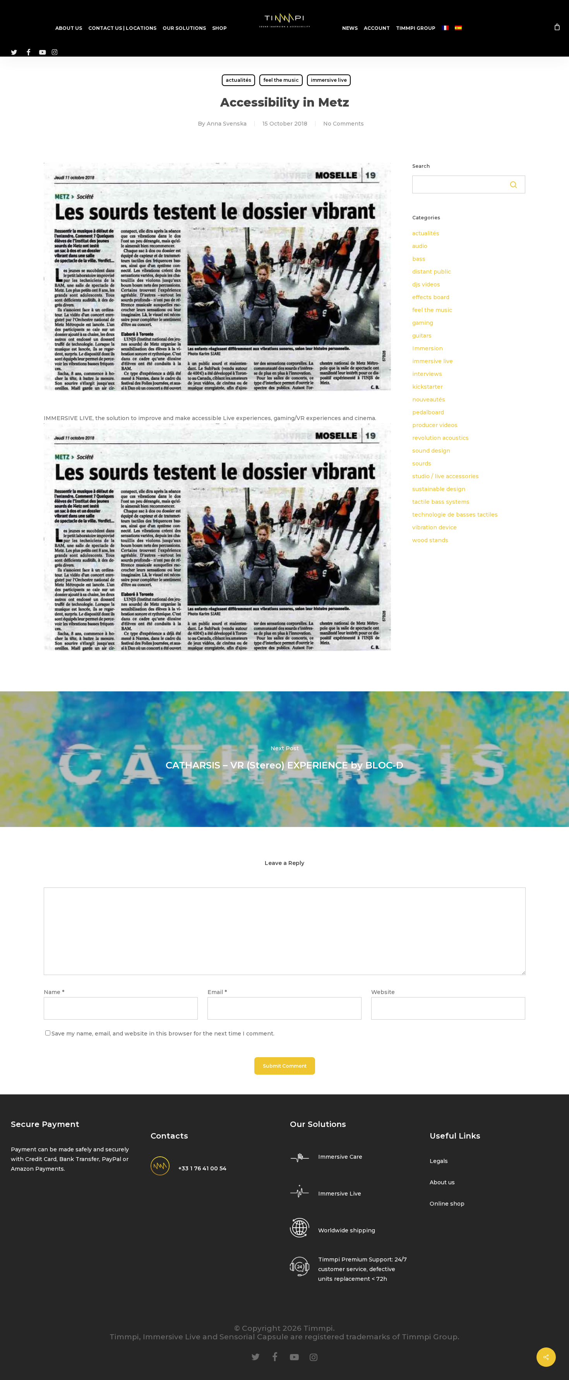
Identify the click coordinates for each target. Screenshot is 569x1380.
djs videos (426, 284)
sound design (431, 450)
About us (442, 1182)
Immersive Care (340, 1156)
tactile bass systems (441, 501)
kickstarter (427, 386)
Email (217, 992)
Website (383, 992)
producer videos (435, 425)
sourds (421, 463)
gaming (422, 322)
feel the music (281, 80)
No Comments (343, 123)
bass (418, 258)
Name (54, 992)
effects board (430, 297)
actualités (238, 80)
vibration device (434, 527)
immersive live (329, 80)
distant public (431, 271)
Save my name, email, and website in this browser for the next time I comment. (162, 1033)
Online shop (447, 1203)
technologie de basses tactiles (455, 514)
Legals (439, 1161)
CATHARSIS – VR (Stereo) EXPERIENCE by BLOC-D (284, 759)
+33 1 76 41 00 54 (202, 1168)
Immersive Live (339, 1193)
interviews (427, 373)
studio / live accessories (445, 476)
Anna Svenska (227, 123)
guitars (422, 335)
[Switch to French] (445, 28)
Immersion (427, 348)
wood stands (430, 540)
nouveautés (428, 399)
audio (419, 246)
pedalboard (428, 412)
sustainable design (438, 489)
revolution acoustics (440, 437)
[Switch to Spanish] (458, 28)
